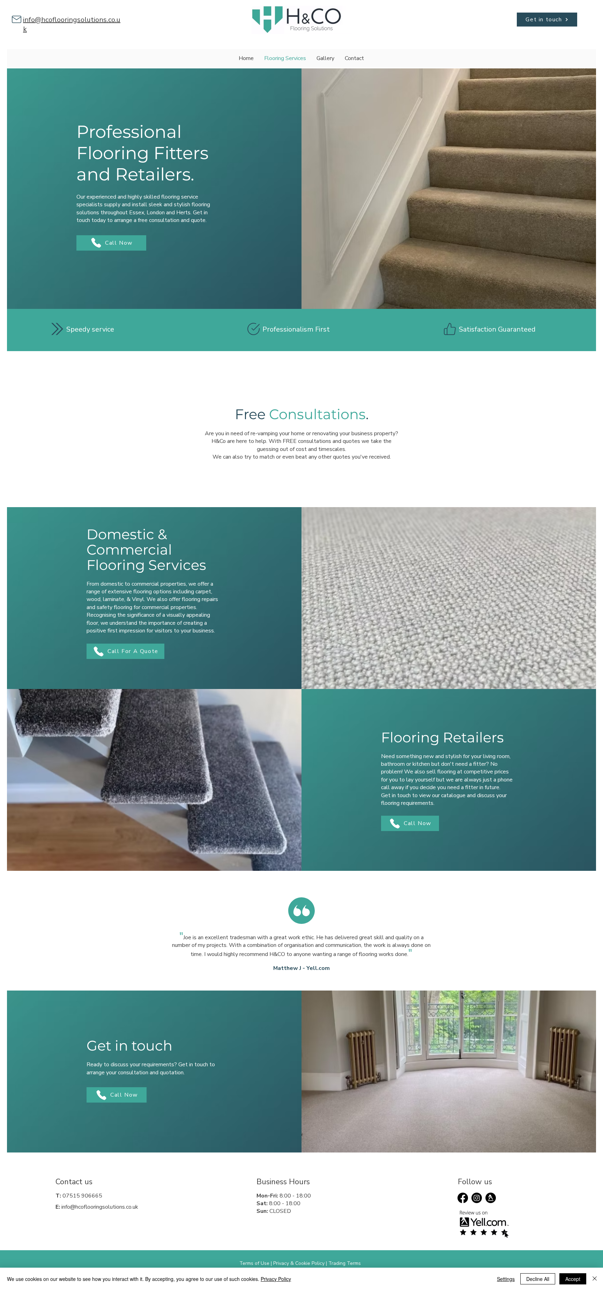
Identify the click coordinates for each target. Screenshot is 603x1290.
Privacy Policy (276, 1278)
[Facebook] (462, 1198)
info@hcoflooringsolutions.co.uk (99, 1207)
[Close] (594, 1278)
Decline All (537, 1278)
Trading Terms (344, 1263)
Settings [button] (506, 1278)
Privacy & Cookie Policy (299, 1263)
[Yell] (490, 1198)
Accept (572, 1278)
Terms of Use (254, 1263)
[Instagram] (476, 1198)
